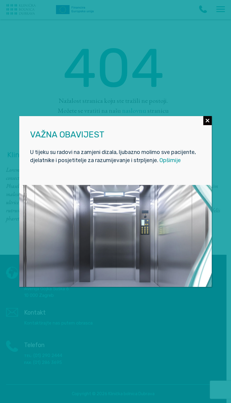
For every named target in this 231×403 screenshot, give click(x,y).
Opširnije (170, 160)
